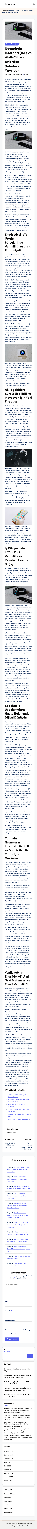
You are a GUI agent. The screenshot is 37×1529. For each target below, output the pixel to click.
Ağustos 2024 (8, 1469)
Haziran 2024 (8, 1477)
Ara (5, 1350)
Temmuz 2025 (8, 1455)
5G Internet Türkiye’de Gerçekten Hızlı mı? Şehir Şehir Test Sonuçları (17, 1376)
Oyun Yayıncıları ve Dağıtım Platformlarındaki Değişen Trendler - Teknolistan (18, 1215)
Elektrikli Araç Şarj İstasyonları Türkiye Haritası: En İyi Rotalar (17, 1383)
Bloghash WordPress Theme (22, 1526)
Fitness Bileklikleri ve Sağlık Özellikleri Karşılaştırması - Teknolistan (17, 1179)
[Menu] (34, 4)
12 (27, 74)
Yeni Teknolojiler (12, 44)
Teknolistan (9, 4)
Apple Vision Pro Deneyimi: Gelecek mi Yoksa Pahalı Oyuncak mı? (17, 1396)
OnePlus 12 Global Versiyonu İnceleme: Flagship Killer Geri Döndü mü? (17, 1389)
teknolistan (12, 1129)
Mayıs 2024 (8, 1480)
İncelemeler (7, 1497)
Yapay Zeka (8, 1508)
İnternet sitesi (10, 1320)
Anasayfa (5, 10)
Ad (6, 1301)
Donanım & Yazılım (10, 1494)
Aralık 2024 (8, 1462)
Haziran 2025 (8, 1459)
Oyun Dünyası (8, 1501)
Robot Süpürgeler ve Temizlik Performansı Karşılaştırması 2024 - (18, 1249)
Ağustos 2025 (8, 1451)
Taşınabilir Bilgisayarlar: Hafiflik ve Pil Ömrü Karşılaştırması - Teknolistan (18, 1225)
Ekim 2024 (7, 1466)
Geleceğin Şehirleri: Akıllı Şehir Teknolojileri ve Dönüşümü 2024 (17, 1411)
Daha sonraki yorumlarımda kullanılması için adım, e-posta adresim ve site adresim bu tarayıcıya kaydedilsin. (18, 1332)
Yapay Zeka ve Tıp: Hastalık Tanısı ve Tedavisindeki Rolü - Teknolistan (17, 1205)
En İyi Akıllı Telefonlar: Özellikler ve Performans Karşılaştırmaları (15, 1423)
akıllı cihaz (10, 152)
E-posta (8, 1311)
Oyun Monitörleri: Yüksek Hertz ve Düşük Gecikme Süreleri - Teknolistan (18, 1169)
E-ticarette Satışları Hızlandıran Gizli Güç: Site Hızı (17, 1370)
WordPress (7, 1505)
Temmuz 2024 (8, 1473)
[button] (11, 1132)
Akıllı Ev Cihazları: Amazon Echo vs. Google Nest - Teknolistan (17, 1196)
